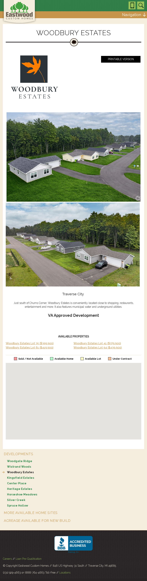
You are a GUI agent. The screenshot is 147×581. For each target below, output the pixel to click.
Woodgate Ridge (19, 461)
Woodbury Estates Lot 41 (97, 343)
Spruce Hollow (17, 505)
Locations (64, 572)
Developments (18, 454)
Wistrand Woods (19, 466)
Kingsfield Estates (20, 477)
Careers (7, 558)
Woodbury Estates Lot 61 (29, 347)
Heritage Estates (19, 488)
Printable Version (121, 59)
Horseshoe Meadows (22, 494)
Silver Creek (16, 500)
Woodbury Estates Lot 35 (30, 343)
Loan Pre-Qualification (29, 558)
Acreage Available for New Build (37, 521)
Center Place (16, 483)
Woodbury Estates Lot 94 (98, 347)
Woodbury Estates (20, 472)
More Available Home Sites (31, 513)
